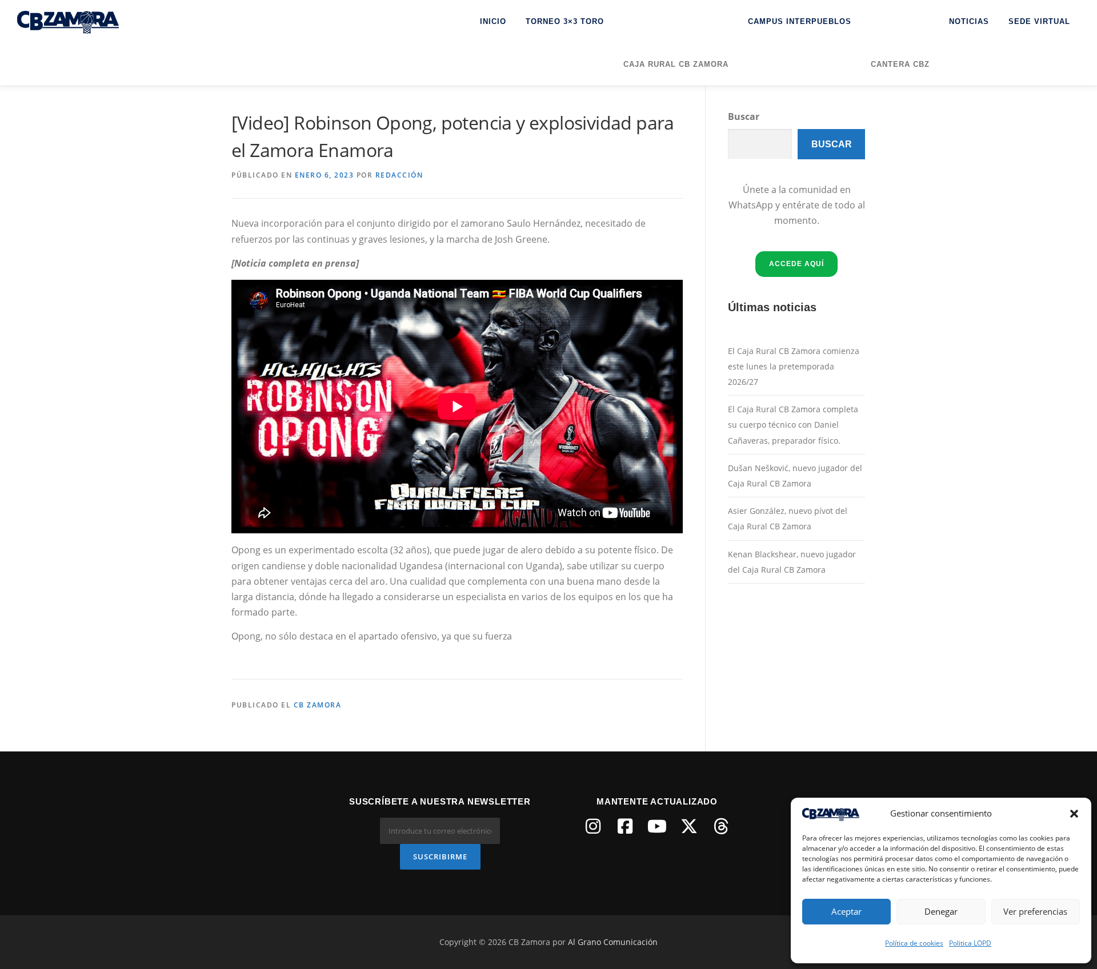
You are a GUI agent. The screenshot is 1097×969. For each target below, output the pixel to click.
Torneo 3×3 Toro (565, 21)
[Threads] (721, 826)
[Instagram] (593, 826)
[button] (1074, 813)
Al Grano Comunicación (613, 941)
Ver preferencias (1035, 911)
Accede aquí (796, 264)
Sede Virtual (1039, 21)
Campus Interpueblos (799, 21)
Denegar (941, 911)
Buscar (743, 116)
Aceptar (846, 911)
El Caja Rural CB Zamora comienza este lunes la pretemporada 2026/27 (793, 366)
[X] (689, 826)
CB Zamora (318, 705)
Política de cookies (914, 943)
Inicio (493, 21)
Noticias (969, 21)
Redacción (399, 175)
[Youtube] (657, 826)
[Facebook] (625, 826)
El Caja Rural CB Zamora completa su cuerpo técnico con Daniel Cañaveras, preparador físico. (793, 424)
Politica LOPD (970, 943)
